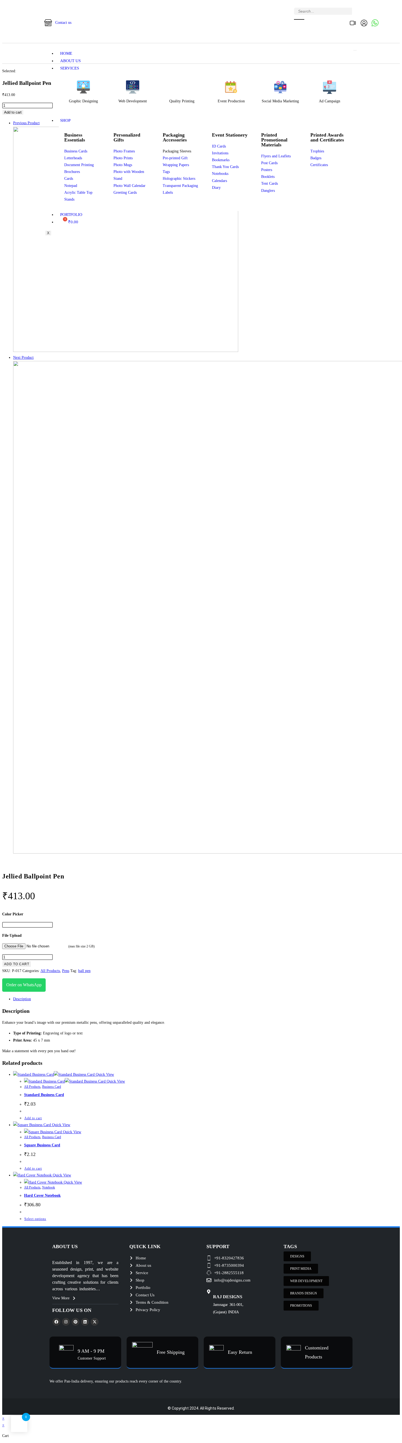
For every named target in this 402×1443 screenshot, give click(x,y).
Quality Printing (181, 101)
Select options (35, 1219)
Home (66, 53)
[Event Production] (231, 87)
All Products (50, 971)
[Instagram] (66, 1322)
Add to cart (13, 112)
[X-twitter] (94, 1322)
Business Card (51, 1087)
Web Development (132, 101)
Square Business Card (42, 1145)
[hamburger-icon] (355, 50)
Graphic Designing (83, 101)
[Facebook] (56, 1322)
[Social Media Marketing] (280, 87)
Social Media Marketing (280, 101)
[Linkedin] (85, 1322)
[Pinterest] (75, 1322)
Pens (65, 971)
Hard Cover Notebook (42, 1195)
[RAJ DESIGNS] (208, 1291)
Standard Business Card (44, 1095)
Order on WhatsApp (24, 984)
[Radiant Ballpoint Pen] (125, 351)
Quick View (104, 1074)
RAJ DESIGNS (227, 1296)
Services (69, 68)
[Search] (299, 19)
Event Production (231, 101)
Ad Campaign (329, 101)
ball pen (84, 971)
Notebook (48, 1187)
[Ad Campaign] (329, 87)
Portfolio (71, 214)
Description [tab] (22, 999)
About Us (70, 61)
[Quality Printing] (182, 87)
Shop (65, 120)
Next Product (23, 357)
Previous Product (26, 123)
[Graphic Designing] (83, 87)
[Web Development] (132, 87)
